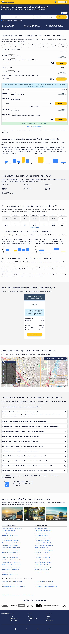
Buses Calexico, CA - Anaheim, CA (42, 528)
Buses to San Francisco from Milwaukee (11, 547)
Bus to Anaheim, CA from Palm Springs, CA (44, 550)
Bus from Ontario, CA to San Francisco (11, 550)
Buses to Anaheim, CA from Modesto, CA (43, 545)
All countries (50, 620)
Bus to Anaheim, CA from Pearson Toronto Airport (45, 586)
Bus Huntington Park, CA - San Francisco (11, 542)
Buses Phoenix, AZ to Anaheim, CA (42, 552)
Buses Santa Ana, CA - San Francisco (10, 569)
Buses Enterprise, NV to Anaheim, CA (42, 530)
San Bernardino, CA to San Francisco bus (11, 564)
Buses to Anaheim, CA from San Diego (43, 555)
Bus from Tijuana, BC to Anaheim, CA (42, 562)
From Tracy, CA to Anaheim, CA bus (42, 564)
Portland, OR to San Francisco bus (10, 557)
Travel (30, 620)
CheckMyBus (4, 595)
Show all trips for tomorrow (35, 126)
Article (48, 618)
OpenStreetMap (60, 386)
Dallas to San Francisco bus (8, 530)
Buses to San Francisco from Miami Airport (12, 581)
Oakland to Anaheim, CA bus (41, 547)
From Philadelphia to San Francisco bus (11, 552)
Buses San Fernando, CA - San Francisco (11, 567)
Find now (61, 63)
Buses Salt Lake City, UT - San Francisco (11, 562)
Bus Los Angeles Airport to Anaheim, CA (43, 581)
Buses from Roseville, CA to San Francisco (11, 559)
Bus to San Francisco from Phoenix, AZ (11, 555)
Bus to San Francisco (19, 595)
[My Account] (55, 2)
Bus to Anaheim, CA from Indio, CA (42, 533)
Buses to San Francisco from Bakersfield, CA (12, 528)
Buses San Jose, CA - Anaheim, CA (42, 557)
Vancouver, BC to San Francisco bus (10, 574)
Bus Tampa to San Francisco (8, 572)
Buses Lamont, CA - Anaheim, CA (41, 535)
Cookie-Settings (32, 618)
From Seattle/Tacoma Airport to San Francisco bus (13, 586)
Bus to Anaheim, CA (29, 595)
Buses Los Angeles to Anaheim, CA (42, 540)
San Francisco (50, 358)
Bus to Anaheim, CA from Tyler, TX (42, 572)
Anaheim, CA (62, 358)
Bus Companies (14, 620)
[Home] (7, 2)
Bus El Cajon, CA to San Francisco (9, 533)
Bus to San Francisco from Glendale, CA (11, 540)
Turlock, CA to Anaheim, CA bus (41, 569)
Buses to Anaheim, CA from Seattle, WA (43, 559)
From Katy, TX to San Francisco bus (10, 545)
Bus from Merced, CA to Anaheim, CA (42, 542)
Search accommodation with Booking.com (12, 20)
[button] (50, 386)
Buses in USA (11, 595)
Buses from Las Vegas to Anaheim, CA (43, 538)
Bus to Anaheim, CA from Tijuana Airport (43, 584)
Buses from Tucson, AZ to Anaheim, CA (43, 567)
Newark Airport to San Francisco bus (10, 584)
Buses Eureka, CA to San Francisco (10, 535)
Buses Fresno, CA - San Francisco (9, 538)
